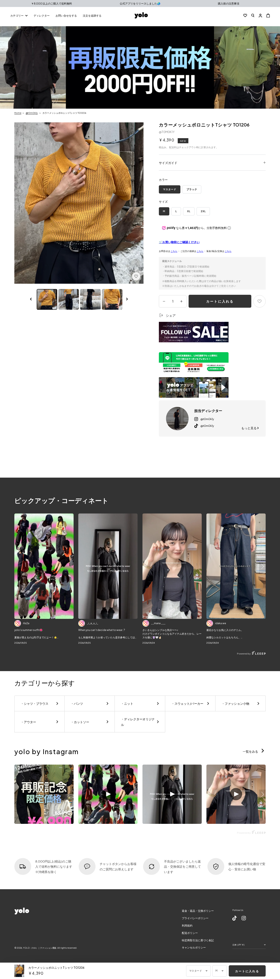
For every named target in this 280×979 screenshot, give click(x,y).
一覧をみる (251, 751)
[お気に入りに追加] (136, 276)
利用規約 (187, 925)
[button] (253, 15)
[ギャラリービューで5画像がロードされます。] (112, 299)
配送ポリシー (190, 933)
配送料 (172, 147)
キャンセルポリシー (194, 947)
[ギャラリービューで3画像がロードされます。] (68, 299)
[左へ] (30, 299)
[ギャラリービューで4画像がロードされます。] (90, 299)
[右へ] (127, 299)
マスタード (169, 189)
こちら (174, 251)
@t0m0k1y (32, 113)
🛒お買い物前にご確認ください (179, 242)
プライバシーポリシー (195, 918)
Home (17, 113)
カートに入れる (220, 301)
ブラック (192, 189)
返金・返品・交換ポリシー (198, 910)
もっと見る (249, 428)
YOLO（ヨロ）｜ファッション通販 (39, 948)
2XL (203, 211)
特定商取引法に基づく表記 (198, 940)
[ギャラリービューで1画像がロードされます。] (47, 299)
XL (188, 211)
